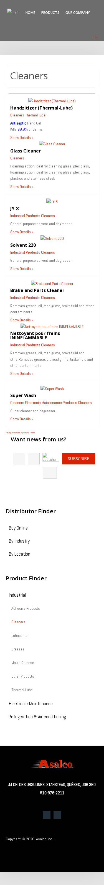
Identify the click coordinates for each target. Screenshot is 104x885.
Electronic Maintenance (31, 704)
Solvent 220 (23, 245)
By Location (19, 554)
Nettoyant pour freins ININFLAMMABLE (35, 335)
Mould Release (22, 663)
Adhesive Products (25, 608)
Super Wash (23, 395)
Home (30, 12)
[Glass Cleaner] (52, 143)
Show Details (20, 137)
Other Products (22, 676)
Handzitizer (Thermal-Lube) (41, 108)
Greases (17, 649)
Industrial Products (25, 215)
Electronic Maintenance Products (51, 402)
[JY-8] (52, 201)
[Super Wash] (52, 388)
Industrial (17, 595)
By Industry (19, 541)
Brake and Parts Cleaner (37, 290)
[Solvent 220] (52, 238)
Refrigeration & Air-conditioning (37, 717)
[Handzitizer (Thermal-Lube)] (52, 100)
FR (95, 37)
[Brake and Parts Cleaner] (52, 283)
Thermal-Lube (22, 690)
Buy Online (18, 528)
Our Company (77, 12)
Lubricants (19, 636)
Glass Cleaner (25, 151)
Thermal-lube (35, 115)
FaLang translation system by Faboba (20, 432)
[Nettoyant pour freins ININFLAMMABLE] (52, 326)
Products (50, 12)
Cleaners (17, 115)
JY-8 (14, 208)
